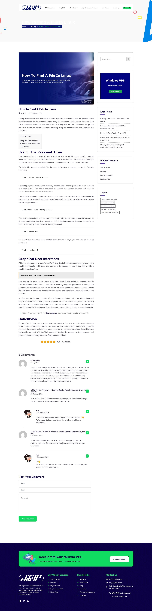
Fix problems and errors (108, 206)
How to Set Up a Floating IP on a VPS (113, 133)
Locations (105, 8)
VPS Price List (50, 8)
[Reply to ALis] (87, 411)
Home (24, 26)
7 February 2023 (36, 113)
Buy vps (73, 8)
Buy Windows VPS (106, 175)
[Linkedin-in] (28, 601)
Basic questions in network (109, 200)
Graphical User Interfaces (30, 144)
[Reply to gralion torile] (87, 361)
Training (116, 8)
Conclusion (24, 146)
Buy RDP (62, 8)
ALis (24, 113)
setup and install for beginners (110, 212)
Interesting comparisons (108, 209)
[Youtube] (20, 601)
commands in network (107, 203)
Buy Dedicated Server (89, 8)
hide (29, 136)
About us (127, 8)
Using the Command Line (29, 141)
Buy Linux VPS (105, 179)
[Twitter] (24, 601)
